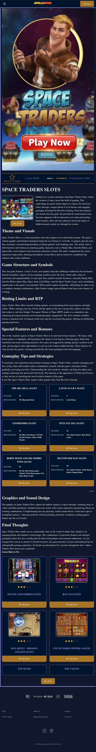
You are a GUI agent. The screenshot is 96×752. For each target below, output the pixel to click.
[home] (43, 5)
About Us (36, 711)
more (91, 490)
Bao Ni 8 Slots (72, 594)
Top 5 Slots (71, 668)
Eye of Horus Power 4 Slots (71, 648)
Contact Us (68, 717)
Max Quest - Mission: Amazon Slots (24, 650)
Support (67, 711)
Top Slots (24, 668)
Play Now (87, 3)
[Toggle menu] (4, 3)
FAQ (3, 711)
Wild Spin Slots (64, 178)
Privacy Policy (7, 717)
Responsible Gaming (40, 717)
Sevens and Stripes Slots (24, 594)
